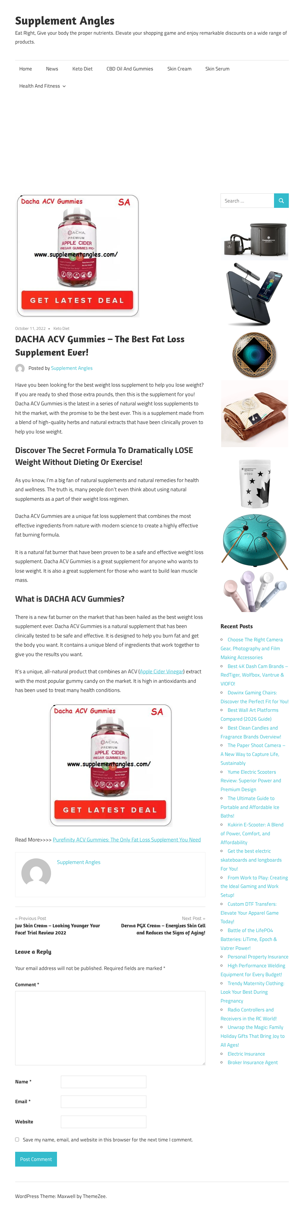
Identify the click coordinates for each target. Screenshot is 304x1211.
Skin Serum (217, 69)
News (52, 69)
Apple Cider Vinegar (161, 671)
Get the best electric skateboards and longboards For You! (251, 860)
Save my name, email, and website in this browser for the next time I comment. (108, 1139)
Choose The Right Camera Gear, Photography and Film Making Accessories (252, 648)
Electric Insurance (246, 1054)
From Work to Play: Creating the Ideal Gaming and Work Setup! (254, 886)
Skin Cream (179, 69)
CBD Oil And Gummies (130, 69)
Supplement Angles (65, 20)
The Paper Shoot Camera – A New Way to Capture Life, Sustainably (253, 754)
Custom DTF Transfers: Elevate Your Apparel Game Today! (250, 913)
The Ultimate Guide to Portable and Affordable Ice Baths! (250, 807)
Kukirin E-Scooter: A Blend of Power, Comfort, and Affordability (252, 833)
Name (23, 1081)
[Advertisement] (152, 138)
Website (24, 1121)
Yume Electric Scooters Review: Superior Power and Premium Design (251, 781)
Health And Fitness (39, 86)
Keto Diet (82, 69)
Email (23, 1101)
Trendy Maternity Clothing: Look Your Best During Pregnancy (252, 992)
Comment (27, 984)
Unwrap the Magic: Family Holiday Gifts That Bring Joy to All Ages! (253, 1036)
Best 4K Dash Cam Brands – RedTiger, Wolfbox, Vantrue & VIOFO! (254, 675)
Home (25, 69)
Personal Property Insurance (258, 957)
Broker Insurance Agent (253, 1062)
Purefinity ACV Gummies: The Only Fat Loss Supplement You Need (127, 840)
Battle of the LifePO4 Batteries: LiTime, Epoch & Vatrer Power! (249, 939)
